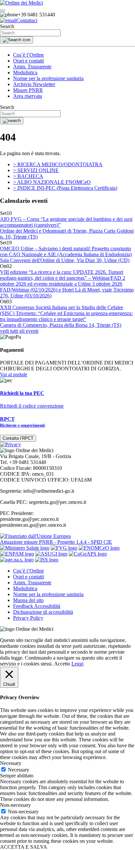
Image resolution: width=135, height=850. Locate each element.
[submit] (16, 40)
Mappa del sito (28, 600)
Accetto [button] (62, 663)
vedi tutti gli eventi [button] (19, 331)
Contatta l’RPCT (18, 438)
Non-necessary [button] (15, 805)
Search (7, 26)
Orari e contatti (28, 60)
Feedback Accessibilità (36, 606)
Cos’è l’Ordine (28, 55)
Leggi (77, 663)
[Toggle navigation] (2, 10)
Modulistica (25, 72)
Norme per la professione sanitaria (48, 78)
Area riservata (27, 96)
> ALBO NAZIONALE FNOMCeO (52, 182)
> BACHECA (28, 176)
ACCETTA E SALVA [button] (23, 847)
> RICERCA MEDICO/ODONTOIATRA (58, 164)
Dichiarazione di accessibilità (43, 612)
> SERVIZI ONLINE (36, 170)
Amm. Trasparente (32, 66)
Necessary (18, 769)
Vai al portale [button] (13, 374)
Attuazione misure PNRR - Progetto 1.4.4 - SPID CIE (56, 542)
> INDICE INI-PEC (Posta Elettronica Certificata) (65, 188)
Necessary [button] (10, 763)
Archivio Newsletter (34, 84)
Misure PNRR (28, 90)
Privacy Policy (28, 618)
